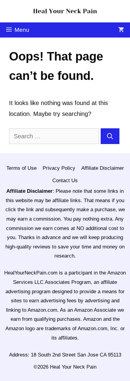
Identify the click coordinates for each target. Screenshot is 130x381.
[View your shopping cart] (121, 30)
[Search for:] (55, 136)
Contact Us (65, 180)
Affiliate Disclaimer (102, 168)
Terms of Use (21, 168)
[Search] (110, 136)
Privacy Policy (59, 168)
